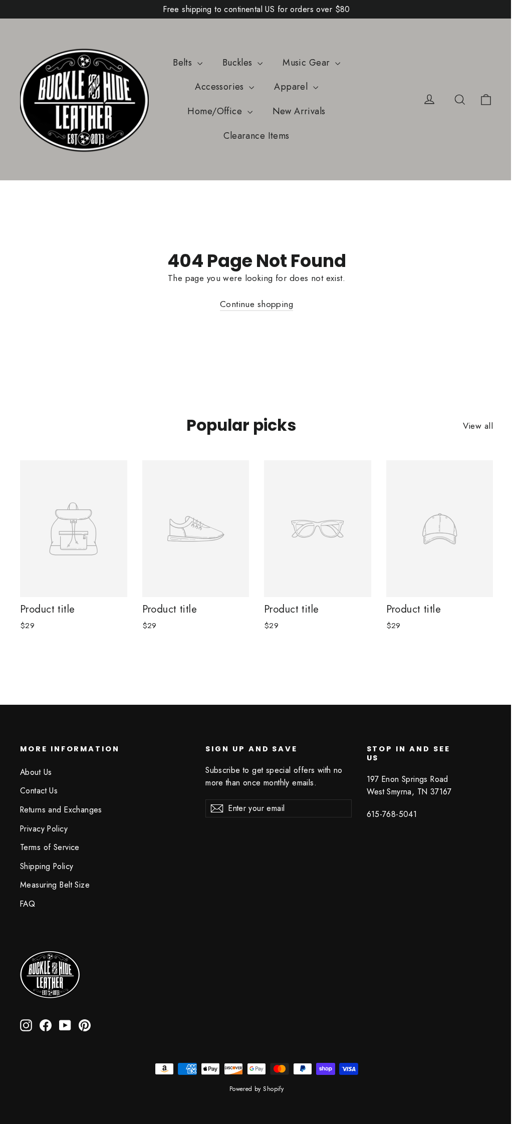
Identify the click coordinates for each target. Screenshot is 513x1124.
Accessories (220, 86)
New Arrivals (299, 111)
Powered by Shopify (256, 1088)
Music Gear (308, 62)
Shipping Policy (46, 866)
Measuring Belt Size (55, 885)
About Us (36, 772)
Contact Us (39, 790)
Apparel (292, 86)
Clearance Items (256, 135)
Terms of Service (50, 847)
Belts (184, 62)
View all (478, 426)
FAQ (27, 904)
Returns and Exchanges (61, 809)
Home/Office (215, 111)
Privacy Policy (44, 828)
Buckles (238, 62)
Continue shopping (256, 304)
